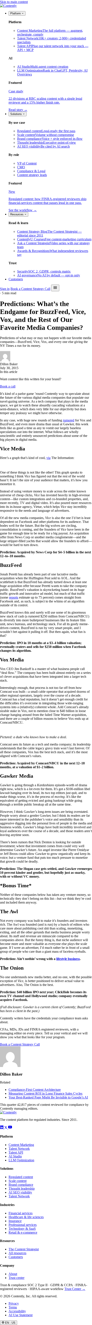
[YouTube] (10, 1128)
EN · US (9, 1322)
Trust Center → (74, 1289)
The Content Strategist (24, 1249)
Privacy (14, 1303)
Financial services (21, 1213)
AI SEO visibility (20, 1192)
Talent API (16, 1152)
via (48, 458)
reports (13, 597)
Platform (16, 13)
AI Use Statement (21, 1315)
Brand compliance (21, 1184)
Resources (17, 214)
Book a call (7, 386)
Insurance (15, 1221)
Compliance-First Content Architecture (35, 1089)
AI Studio (15, 1156)
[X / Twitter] (6, 1128)
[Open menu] (55, 288)
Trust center (16, 1278)
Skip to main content (14, 2)
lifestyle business (68, 959)
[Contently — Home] (8, 6)
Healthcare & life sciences (26, 1217)
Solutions (16, 114)
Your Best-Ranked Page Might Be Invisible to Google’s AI (48, 1097)
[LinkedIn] (2, 1128)
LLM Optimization (21, 1160)
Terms (13, 1307)
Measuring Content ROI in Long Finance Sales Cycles (45, 1093)
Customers (16, 279)
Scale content (18, 1181)
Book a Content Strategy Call (30, 289)
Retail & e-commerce (23, 1232)
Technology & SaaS (22, 1228)
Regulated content (21, 1177)
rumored (68, 420)
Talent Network (19, 1148)
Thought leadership (22, 1188)
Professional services (23, 1225)
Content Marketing (21, 1145)
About (13, 1274)
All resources (17, 1253)
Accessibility (17, 1311)
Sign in (5, 289)
